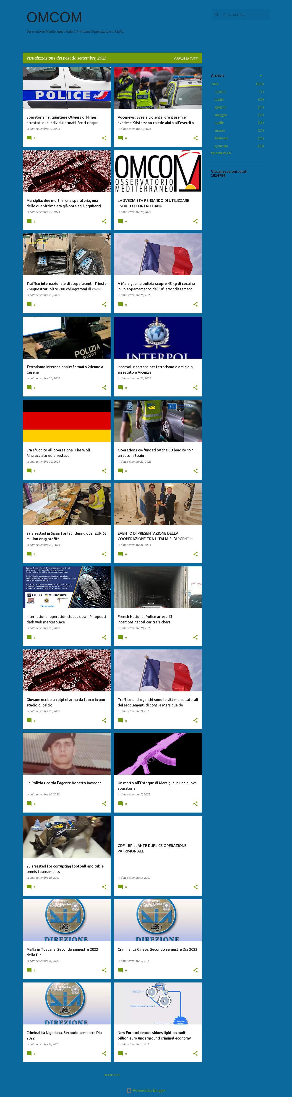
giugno (221, 107)
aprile (219, 123)
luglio (219, 99)
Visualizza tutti (186, 58)
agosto (220, 92)
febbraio (221, 138)
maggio (221, 115)
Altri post (112, 1075)
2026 (215, 84)
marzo (220, 130)
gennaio (221, 146)
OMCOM (54, 17)
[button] (104, 138)
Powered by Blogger (149, 1090)
